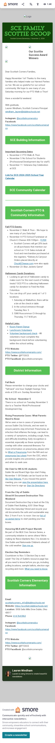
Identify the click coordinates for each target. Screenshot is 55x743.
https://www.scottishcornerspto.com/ (23, 352)
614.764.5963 (19, 616)
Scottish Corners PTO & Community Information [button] (27, 213)
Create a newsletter (16, 735)
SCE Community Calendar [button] (27, 190)
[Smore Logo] (11, 4)
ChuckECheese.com (23, 263)
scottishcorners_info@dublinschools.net (25, 602)
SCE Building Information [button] (27, 140)
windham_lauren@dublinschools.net (22, 111)
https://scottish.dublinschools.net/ (31, 606)
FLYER (43, 240)
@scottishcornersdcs (27, 118)
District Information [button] (27, 370)
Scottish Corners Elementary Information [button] (27, 583)
